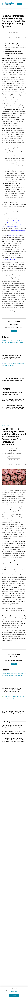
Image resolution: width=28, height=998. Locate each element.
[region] (14, 992)
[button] (3, 4)
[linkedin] (11, 37)
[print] (25, 37)
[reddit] (16, 37)
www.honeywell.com (14, 235)
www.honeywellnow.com (9, 259)
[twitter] (14, 37)
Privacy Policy (14, 991)
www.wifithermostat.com (15, 221)
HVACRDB (4, 12)
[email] (19, 37)
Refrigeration (5, 425)
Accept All (14, 995)
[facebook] (9, 37)
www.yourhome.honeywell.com (11, 223)
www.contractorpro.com (18, 230)
